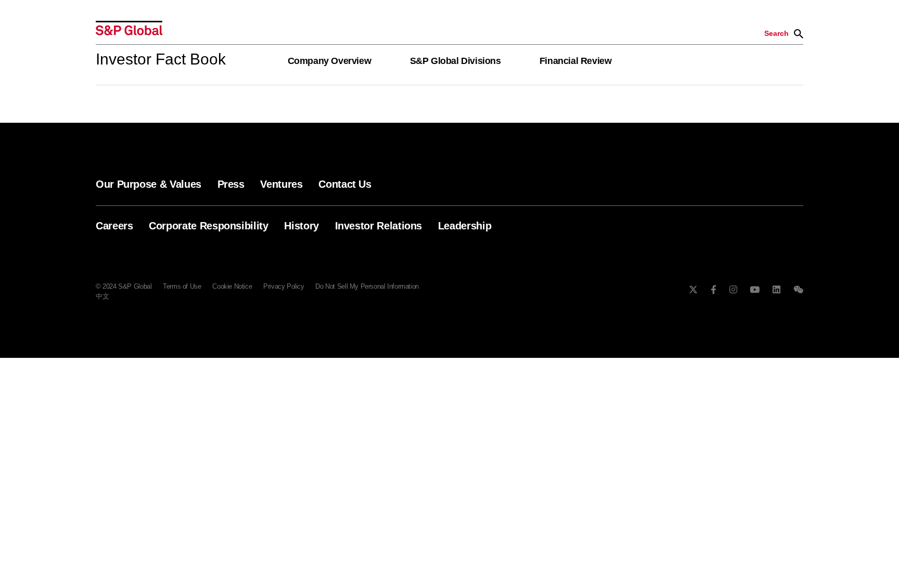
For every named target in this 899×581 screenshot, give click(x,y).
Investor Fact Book (161, 59)
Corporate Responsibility (208, 225)
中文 (102, 296)
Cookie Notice (232, 286)
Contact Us (344, 184)
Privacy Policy (283, 286)
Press (231, 184)
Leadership (464, 225)
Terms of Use (182, 286)
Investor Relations (378, 225)
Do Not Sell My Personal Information (366, 286)
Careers (114, 225)
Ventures (281, 184)
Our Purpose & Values (148, 184)
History (301, 225)
